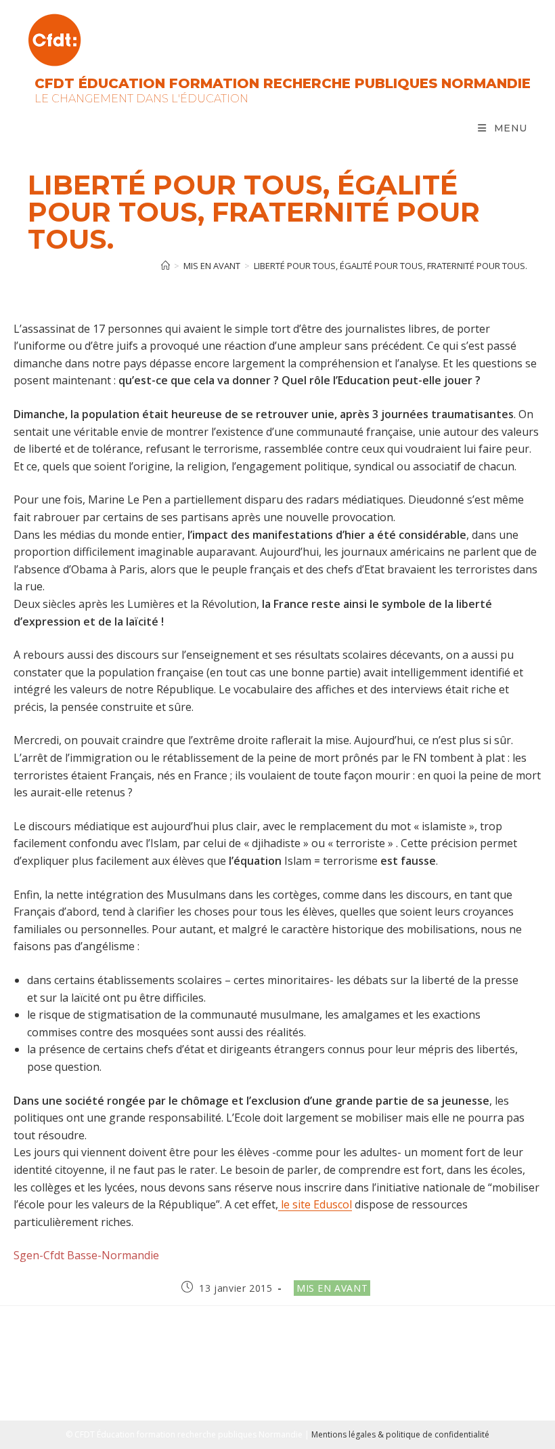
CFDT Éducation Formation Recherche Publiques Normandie (283, 83)
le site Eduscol (315, 1204)
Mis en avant (332, 1288)
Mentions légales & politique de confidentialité (400, 1434)
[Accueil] (165, 266)
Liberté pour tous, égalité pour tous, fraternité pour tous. (390, 266)
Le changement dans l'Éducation (141, 98)
